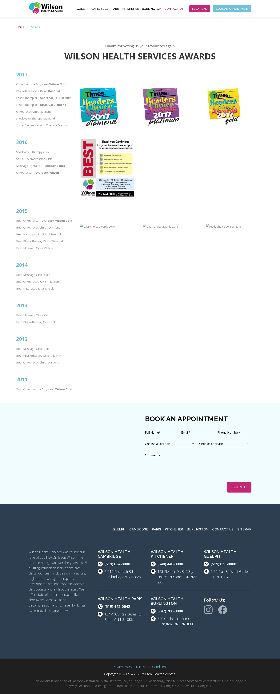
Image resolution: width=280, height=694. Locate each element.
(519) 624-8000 (117, 564)
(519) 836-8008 (223, 564)
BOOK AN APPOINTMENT (232, 8)
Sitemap (244, 529)
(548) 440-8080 (170, 564)
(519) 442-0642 (117, 606)
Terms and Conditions (151, 666)
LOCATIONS (199, 8)
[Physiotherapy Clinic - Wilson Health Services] (46, 9)
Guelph (83, 8)
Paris (115, 8)
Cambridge (100, 8)
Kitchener (130, 8)
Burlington (152, 8)
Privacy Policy (122, 666)
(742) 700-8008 (170, 611)
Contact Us (173, 8)
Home (20, 27)
